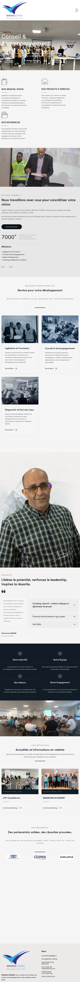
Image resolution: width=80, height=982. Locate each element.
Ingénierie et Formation (17, 348)
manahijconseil (11, 791)
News (20, 791)
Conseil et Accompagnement (60, 348)
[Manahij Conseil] (14, 10)
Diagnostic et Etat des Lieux (19, 409)
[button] (3, 267)
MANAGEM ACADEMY (54, 798)
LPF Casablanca (11, 798)
